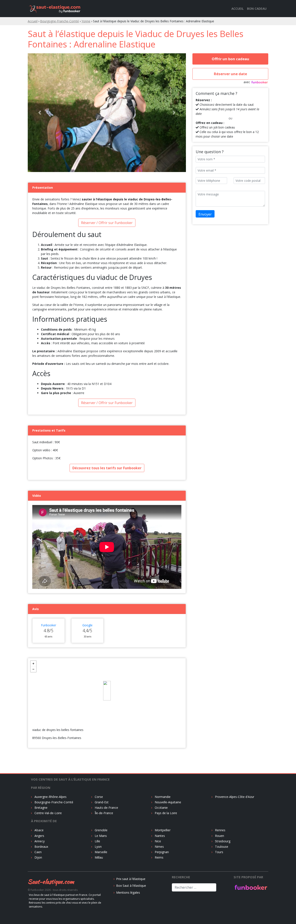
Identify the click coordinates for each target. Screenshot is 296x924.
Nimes (159, 760)
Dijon (38, 771)
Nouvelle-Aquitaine (167, 716)
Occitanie (161, 721)
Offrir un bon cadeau (230, 58)
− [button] (33, 583)
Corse (98, 710)
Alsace (39, 744)
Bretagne (40, 721)
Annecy (39, 755)
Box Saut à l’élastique (131, 799)
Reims (158, 771)
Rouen (219, 749)
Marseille (100, 766)
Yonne (85, 21)
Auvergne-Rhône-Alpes (50, 710)
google (87, 539)
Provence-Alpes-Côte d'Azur (234, 710)
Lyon (98, 760)
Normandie (162, 710)
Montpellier (162, 744)
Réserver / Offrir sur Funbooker (107, 136)
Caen (38, 766)
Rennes (219, 744)
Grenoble (100, 744)
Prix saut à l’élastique (130, 793)
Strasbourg (222, 755)
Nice (157, 755)
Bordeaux (41, 760)
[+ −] (107, 604)
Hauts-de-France (106, 721)
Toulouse (221, 760)
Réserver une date (230, 73)
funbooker (48, 539)
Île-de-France (103, 727)
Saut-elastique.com (51, 795)
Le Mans (100, 749)
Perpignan (161, 766)
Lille (97, 755)
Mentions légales (128, 806)
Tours (218, 766)
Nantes (159, 749)
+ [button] (33, 577)
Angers (39, 749)
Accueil (237, 8)
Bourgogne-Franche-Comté (59, 21)
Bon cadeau (257, 8)
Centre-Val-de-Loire (48, 727)
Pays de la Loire (165, 727)
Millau (98, 771)
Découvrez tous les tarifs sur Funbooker (106, 381)
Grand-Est (101, 716)
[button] (40, 69)
